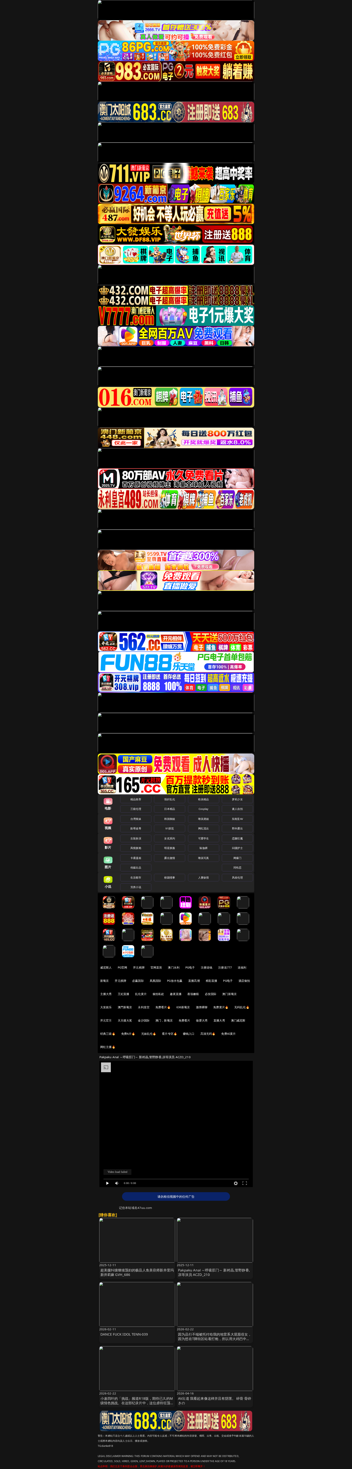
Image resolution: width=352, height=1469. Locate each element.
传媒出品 (135, 867)
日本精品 (169, 809)
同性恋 (237, 867)
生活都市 (135, 877)
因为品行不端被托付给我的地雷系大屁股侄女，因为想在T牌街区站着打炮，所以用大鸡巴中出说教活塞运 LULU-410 (215, 1339)
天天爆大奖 (125, 1020)
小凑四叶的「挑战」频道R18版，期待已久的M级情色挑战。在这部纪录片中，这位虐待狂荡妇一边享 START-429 (137, 1403)
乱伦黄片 (141, 994)
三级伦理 (135, 809)
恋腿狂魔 (237, 838)
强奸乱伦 (169, 799)
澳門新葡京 (125, 1007)
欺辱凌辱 (135, 828)
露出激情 (169, 858)
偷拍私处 (158, 994)
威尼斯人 (106, 967)
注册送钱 (206, 967)
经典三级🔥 (107, 1034)
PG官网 (122, 967)
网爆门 (237, 858)
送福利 (242, 967)
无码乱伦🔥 (241, 1007)
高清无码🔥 (208, 1034)
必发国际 (211, 994)
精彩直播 (211, 981)
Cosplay (203, 809)
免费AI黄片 (228, 1034)
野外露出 (237, 828)
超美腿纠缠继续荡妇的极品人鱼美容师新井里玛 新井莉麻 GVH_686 (137, 1272)
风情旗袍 (135, 848)
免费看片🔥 (162, 1007)
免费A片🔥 (128, 1034)
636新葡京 (183, 1007)
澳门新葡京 (229, 994)
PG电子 (190, 967)
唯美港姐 (203, 819)
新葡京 (104, 981)
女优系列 (169, 838)
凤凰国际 (155, 981)
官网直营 (156, 967)
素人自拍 (237, 809)
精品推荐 (135, 799)
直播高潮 (194, 981)
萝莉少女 (237, 799)
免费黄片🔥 (220, 1007)
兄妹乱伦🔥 (148, 1034)
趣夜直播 (176, 994)
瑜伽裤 (203, 848)
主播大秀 (106, 994)
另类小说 (135, 887)
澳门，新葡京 (164, 1020)
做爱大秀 (202, 1020)
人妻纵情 (203, 877)
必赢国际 (138, 981)
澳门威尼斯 (238, 1020)
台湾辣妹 (135, 819)
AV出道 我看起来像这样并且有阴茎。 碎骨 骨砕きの (214, 1400)
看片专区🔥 (169, 1034)
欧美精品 (203, 799)
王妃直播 (123, 994)
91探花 (169, 828)
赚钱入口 (189, 1034)
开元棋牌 (139, 967)
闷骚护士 (237, 848)
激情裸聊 (202, 1007)
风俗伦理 (237, 877)
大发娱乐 (106, 1007)
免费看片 (184, 1020)
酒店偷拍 (244, 981)
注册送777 (225, 967)
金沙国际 (144, 1020)
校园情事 (169, 877)
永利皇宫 (144, 1007)
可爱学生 (203, 838)
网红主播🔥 (107, 1047)
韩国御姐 (169, 819)
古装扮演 (135, 838)
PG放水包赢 (174, 981)
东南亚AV (237, 819)
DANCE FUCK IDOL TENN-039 (124, 1334)
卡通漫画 (135, 858)
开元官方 (106, 1020)
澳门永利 (173, 967)
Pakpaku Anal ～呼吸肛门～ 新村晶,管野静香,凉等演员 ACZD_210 (214, 1272)
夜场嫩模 (193, 994)
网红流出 (203, 828)
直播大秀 (219, 1020)
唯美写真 (203, 858)
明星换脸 (169, 848)
